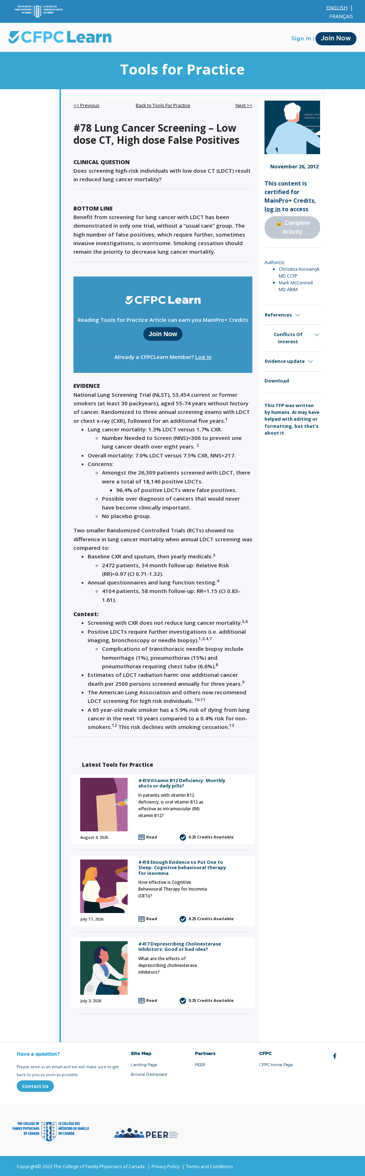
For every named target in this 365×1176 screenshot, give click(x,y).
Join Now (336, 38)
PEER (200, 1065)
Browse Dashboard (149, 1074)
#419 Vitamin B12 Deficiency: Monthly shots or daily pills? (181, 783)
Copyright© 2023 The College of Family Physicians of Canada (81, 1166)
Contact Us (35, 1086)
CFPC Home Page (276, 1065)
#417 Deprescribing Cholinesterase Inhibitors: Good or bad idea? (179, 946)
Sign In (301, 38)
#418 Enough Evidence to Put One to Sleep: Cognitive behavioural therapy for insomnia (182, 867)
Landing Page (144, 1065)
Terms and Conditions (209, 1166)
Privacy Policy (165, 1166)
